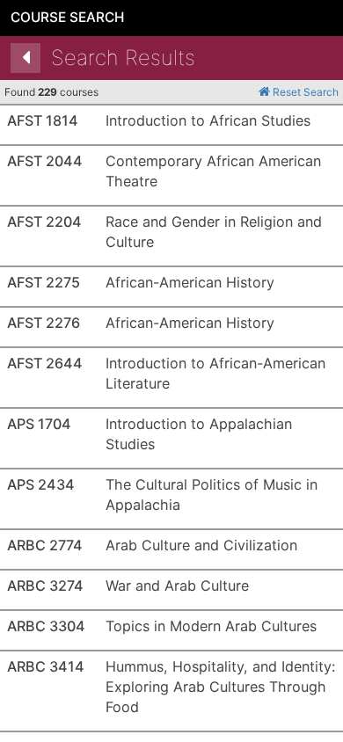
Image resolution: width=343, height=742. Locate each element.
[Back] (25, 58)
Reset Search (304, 91)
